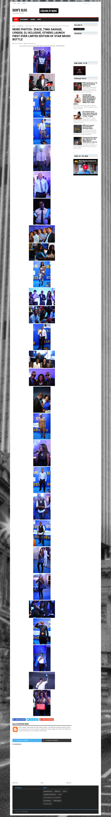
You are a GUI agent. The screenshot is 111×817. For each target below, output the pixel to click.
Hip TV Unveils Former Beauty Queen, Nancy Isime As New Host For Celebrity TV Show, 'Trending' (90, 114)
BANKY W (57, 791)
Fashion (33, 19)
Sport (39, 19)
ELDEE (64, 791)
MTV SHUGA (47, 800)
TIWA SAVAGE (57, 800)
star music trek (47, 803)
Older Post (68, 782)
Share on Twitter (34, 719)
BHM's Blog (19, 10)
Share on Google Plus (48, 719)
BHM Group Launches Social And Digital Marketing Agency (88, 126)
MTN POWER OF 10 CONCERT (52, 797)
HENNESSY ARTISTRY (50, 794)
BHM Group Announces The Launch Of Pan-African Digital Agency (90, 84)
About (19, 3)
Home (14, 3)
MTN (60, 794)
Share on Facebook (20, 719)
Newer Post (15, 782)
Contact (24, 3)
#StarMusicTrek (48, 791)
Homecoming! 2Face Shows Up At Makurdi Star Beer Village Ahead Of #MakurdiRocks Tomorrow (90, 140)
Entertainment (24, 19)
